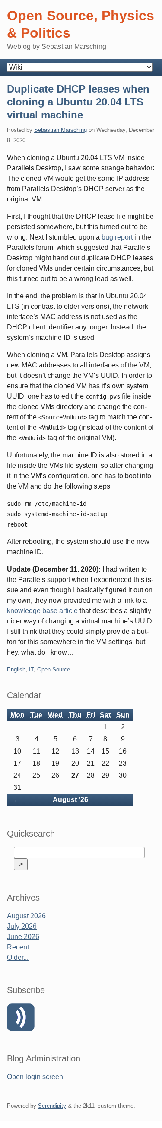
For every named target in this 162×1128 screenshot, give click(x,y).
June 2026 (23, 936)
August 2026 (26, 916)
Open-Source (53, 669)
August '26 (70, 799)
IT (31, 669)
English (16, 669)
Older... (18, 957)
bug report (117, 237)
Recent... (20, 947)
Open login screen (35, 1076)
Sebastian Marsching (60, 130)
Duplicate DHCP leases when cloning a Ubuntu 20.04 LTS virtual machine (78, 102)
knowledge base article (42, 610)
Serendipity (52, 1105)
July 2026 (22, 926)
